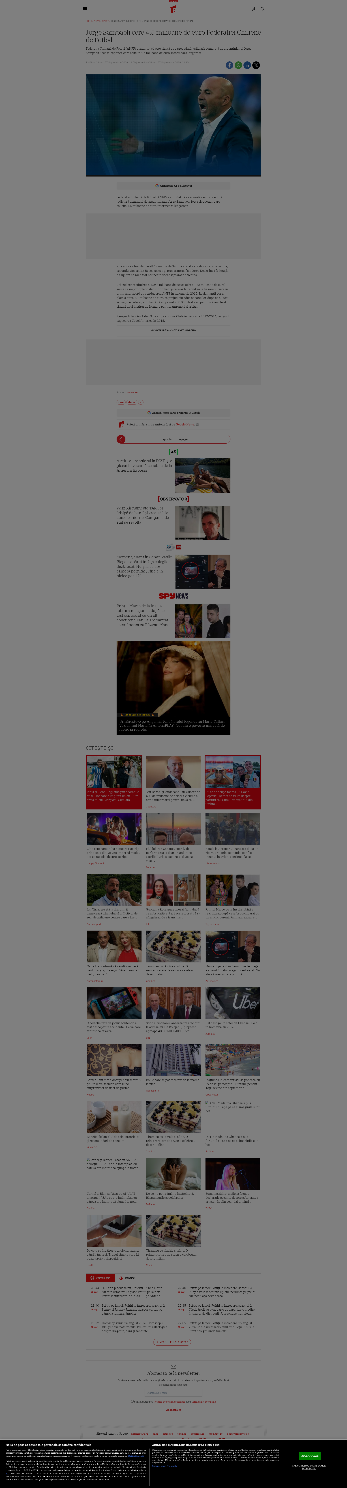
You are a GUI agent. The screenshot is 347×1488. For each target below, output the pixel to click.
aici (7, 1473)
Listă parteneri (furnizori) (164, 1466)
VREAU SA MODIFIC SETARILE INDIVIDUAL (309, 1467)
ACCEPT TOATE (310, 1456)
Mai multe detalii (136, 1456)
